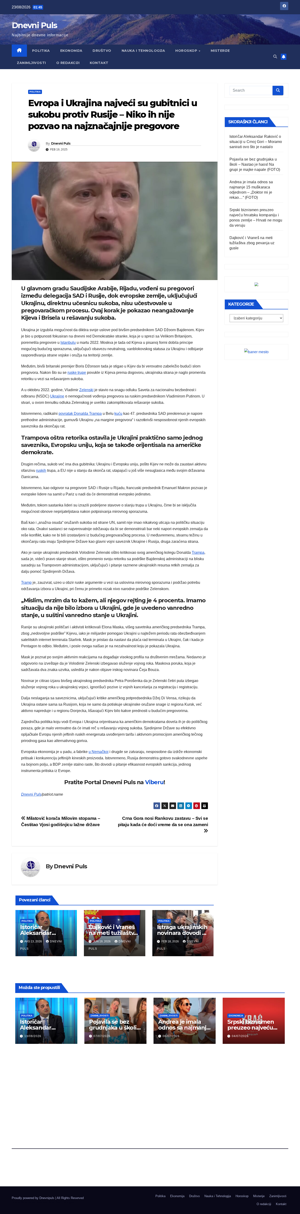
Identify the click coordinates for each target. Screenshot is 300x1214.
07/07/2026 (102, 1036)
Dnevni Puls (34, 25)
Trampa (198, 553)
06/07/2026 (171, 1036)
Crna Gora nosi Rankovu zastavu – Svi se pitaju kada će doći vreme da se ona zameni (163, 821)
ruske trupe (77, 373)
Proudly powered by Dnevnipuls (33, 1198)
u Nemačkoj (99, 752)
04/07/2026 (240, 1036)
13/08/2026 (32, 1036)
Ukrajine (57, 396)
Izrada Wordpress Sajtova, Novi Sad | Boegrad (43, 1202)
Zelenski (86, 390)
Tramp (26, 583)
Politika (41, 51)
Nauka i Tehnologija (143, 51)
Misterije (220, 51)
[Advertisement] (150, 1084)
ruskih (41, 470)
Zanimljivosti (31, 63)
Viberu (154, 782)
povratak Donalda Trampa (80, 414)
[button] (275, 57)
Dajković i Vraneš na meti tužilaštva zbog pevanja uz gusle (252, 243)
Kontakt (99, 63)
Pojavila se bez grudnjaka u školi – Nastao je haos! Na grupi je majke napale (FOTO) (254, 164)
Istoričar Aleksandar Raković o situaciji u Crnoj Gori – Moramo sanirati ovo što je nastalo (255, 142)
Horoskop (186, 51)
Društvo (102, 51)
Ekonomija (71, 51)
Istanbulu (68, 343)
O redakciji (68, 63)
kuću (118, 414)
